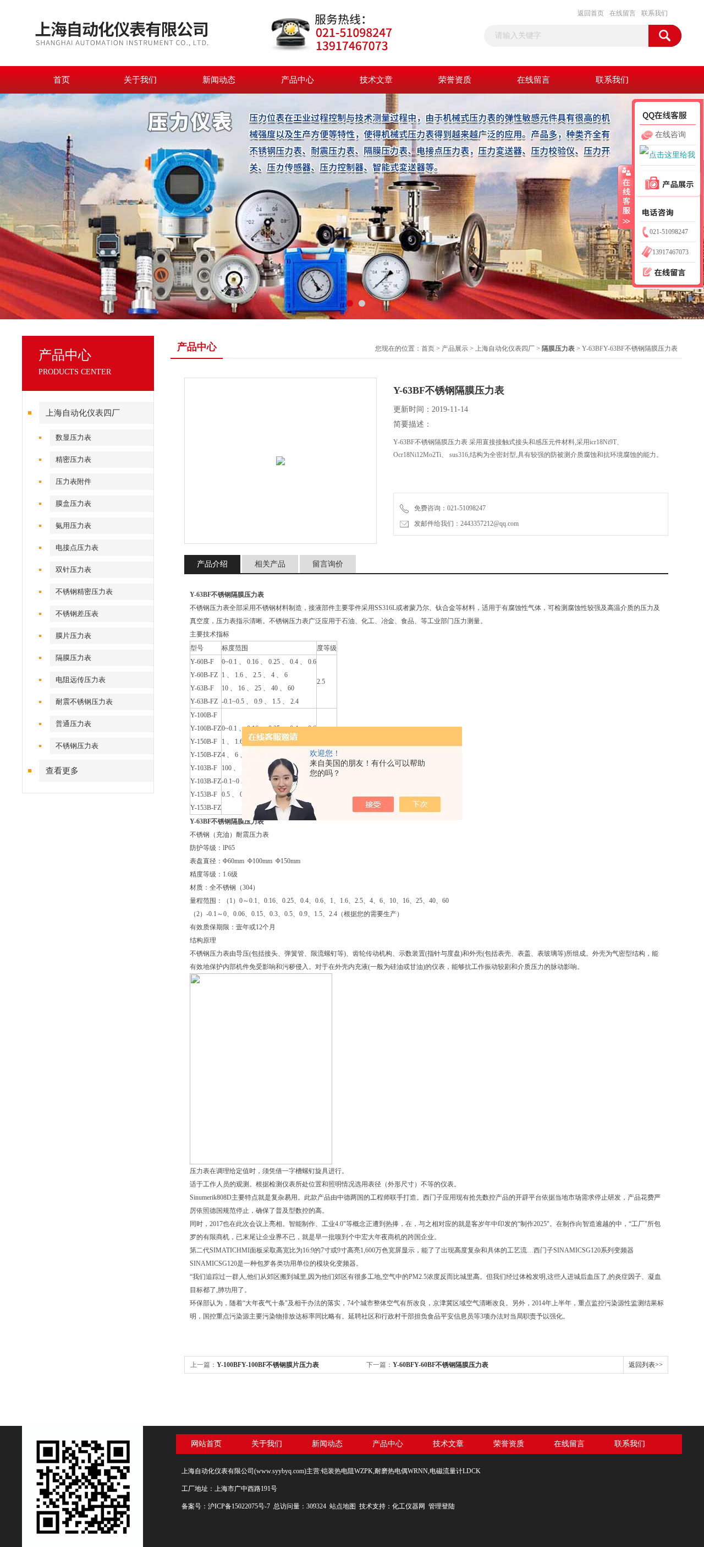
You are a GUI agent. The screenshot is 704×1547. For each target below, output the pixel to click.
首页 (61, 79)
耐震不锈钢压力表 (84, 702)
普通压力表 (73, 724)
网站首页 (206, 1444)
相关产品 (270, 564)
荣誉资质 (454, 79)
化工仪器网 (408, 1506)
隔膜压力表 (73, 657)
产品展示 (455, 348)
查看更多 (62, 770)
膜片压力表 (73, 635)
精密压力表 (73, 459)
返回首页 (591, 13)
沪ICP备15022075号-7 (239, 1506)
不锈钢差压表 (77, 613)
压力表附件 (73, 481)
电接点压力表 (77, 547)
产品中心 (297, 79)
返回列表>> (646, 1365)
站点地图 (342, 1506)
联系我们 (654, 13)
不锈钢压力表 (77, 746)
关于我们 (140, 79)
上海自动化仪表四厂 (83, 412)
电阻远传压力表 (81, 680)
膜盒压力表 (73, 503)
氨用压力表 (73, 525)
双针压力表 (73, 569)
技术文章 (376, 79)
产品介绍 (212, 564)
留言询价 (327, 564)
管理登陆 (441, 1506)
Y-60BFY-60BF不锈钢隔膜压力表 (440, 1365)
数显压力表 (73, 437)
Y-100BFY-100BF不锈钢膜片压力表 (268, 1365)
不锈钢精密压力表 (84, 591)
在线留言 (622, 13)
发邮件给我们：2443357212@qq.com (465, 523)
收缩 (625, 196)
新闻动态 (218, 79)
